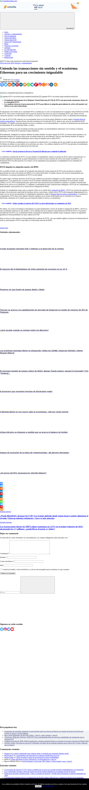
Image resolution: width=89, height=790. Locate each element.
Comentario (4, 553)
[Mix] (25, 84)
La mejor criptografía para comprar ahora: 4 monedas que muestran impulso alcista (40, 753)
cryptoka (16, 80)
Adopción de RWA (58, 190)
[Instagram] (40, 84)
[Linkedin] (13, 84)
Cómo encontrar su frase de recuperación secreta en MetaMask (37, 757)
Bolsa (6, 44)
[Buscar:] (10, 592)
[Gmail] (47, 84)
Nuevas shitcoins (10, 36)
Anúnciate (7, 53)
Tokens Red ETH (10, 40)
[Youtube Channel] (12, 629)
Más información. (48, 786)
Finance (7, 753)
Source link (4, 228)
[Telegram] (32, 84)
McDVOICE (8, 755)
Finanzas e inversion (11, 46)
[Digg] (51, 84)
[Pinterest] (17, 84)
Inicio (6, 32)
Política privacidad (10, 52)
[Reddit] (9, 84)
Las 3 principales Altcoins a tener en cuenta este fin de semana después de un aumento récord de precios (39, 772)
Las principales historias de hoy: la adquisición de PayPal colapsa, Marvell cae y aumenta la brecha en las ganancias (43, 777)
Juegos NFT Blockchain (12, 42)
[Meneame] (44, 84)
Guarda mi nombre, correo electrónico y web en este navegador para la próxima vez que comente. (36, 569)
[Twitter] (6, 84)
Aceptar (38, 786)
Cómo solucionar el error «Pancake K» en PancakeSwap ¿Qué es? (33, 759)
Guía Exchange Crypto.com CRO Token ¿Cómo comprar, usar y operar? (47, 761)
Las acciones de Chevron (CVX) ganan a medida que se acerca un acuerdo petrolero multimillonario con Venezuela (43, 770)
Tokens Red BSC (10, 38)
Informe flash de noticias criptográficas (64, 194)
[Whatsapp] (28, 84)
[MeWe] (21, 84)
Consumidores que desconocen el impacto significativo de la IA (37, 755)
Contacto (7, 55)
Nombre (3, 557)
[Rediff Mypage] (36, 84)
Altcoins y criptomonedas (13, 34)
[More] (55, 84)
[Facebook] (2, 84)
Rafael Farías (8, 757)
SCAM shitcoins (10, 50)
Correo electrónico (7, 561)
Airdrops (7, 48)
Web (1, 565)
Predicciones (8, 57)
